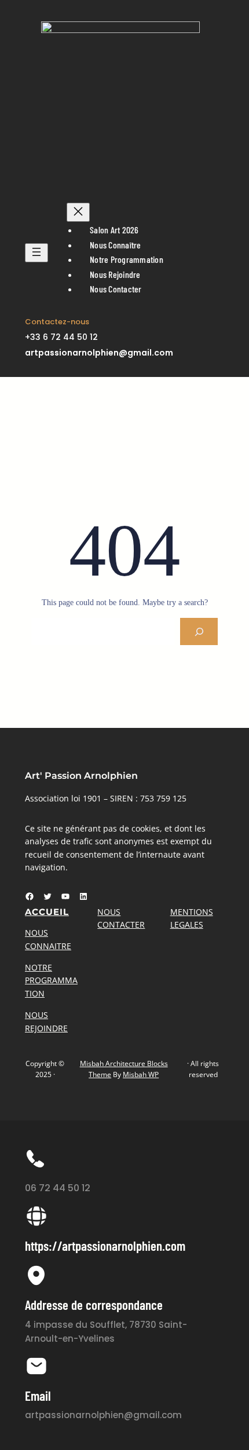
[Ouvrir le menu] (36, 252)
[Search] (199, 631)
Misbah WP (141, 1074)
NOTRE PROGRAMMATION (51, 980)
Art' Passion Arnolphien (81, 775)
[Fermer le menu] (78, 212)
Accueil (47, 911)
